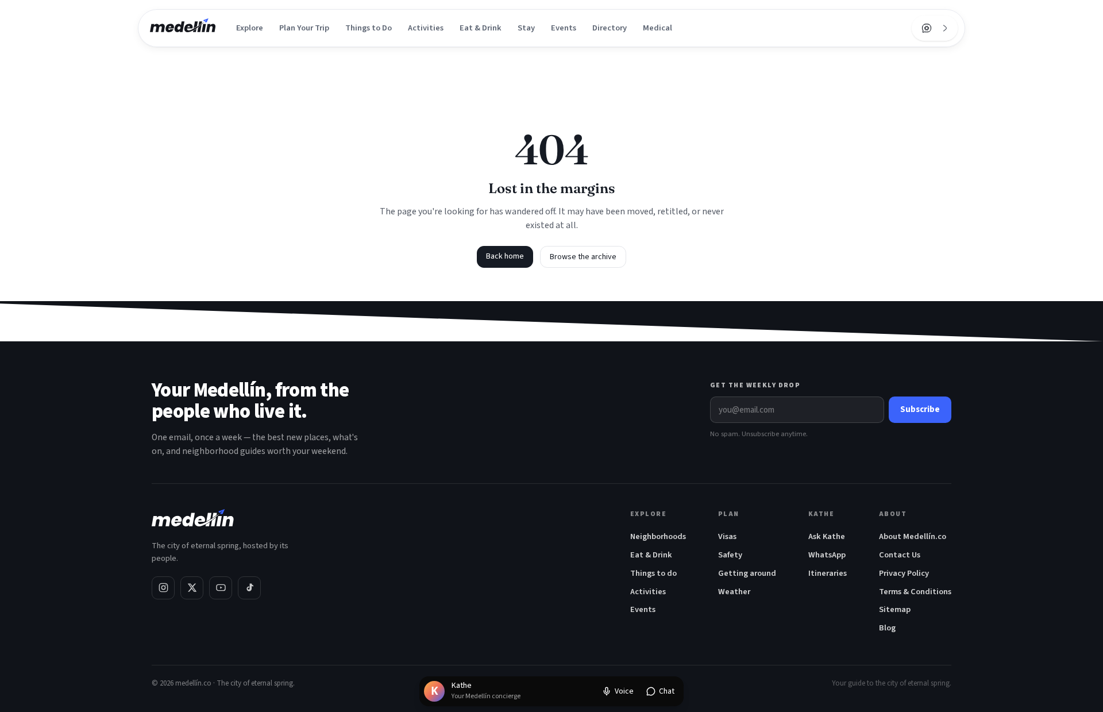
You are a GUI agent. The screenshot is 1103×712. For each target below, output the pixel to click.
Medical (657, 28)
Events (563, 28)
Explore (249, 28)
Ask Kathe (826, 536)
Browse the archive (583, 257)
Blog (887, 628)
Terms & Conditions (915, 592)
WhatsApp (827, 555)
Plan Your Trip (304, 28)
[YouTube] (220, 587)
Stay (526, 28)
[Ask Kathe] (926, 28)
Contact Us (899, 555)
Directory (609, 28)
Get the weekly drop (755, 385)
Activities (425, 28)
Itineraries (827, 573)
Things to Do (368, 28)
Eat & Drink (481, 28)
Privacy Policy (904, 573)
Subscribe (920, 409)
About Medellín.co (912, 536)
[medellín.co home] (182, 28)
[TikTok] (249, 587)
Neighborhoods (658, 536)
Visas (727, 536)
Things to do (653, 573)
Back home (505, 256)
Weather (734, 592)
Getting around (747, 573)
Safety (730, 555)
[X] (191, 587)
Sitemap (895, 609)
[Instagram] (163, 587)
